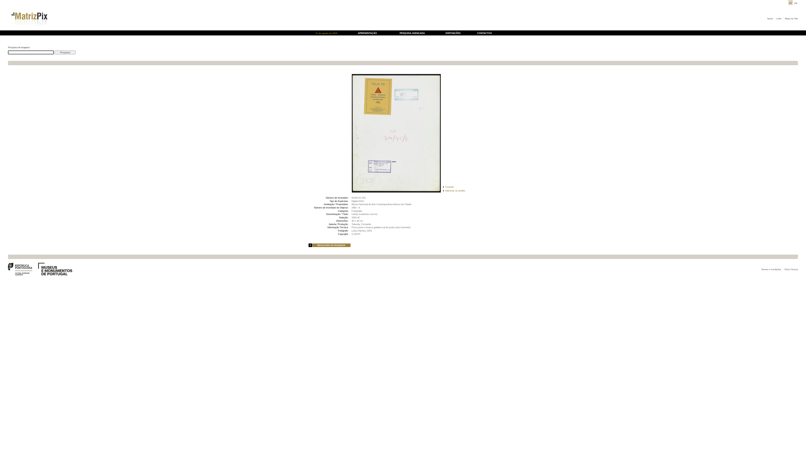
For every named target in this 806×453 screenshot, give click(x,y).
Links (778, 18)
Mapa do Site (791, 18)
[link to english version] (796, 4)
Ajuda (770, 18)
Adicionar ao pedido (455, 190)
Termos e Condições (771, 269)
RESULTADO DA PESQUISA (331, 245)
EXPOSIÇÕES (453, 33)
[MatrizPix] (29, 29)
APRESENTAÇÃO (367, 33)
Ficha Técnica (791, 269)
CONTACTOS (484, 33)
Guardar (449, 187)
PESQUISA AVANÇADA (412, 33)
